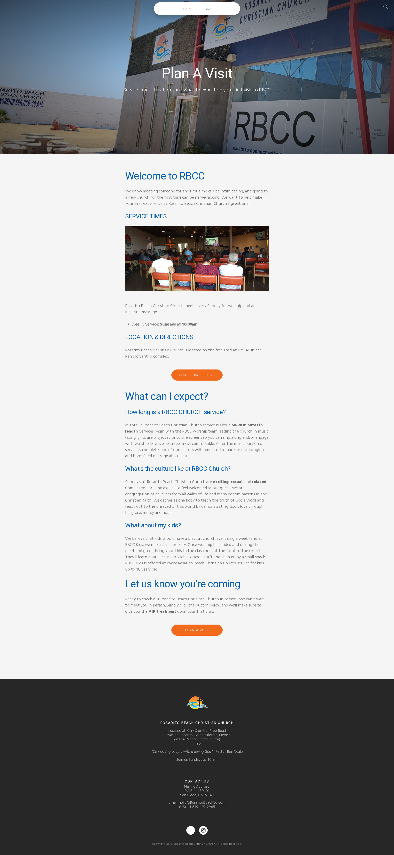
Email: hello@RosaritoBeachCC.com (197, 802)
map (197, 743)
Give (207, 9)
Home (187, 9)
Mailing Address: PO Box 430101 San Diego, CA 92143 (197, 790)
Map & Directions (197, 375)
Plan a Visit (197, 630)
